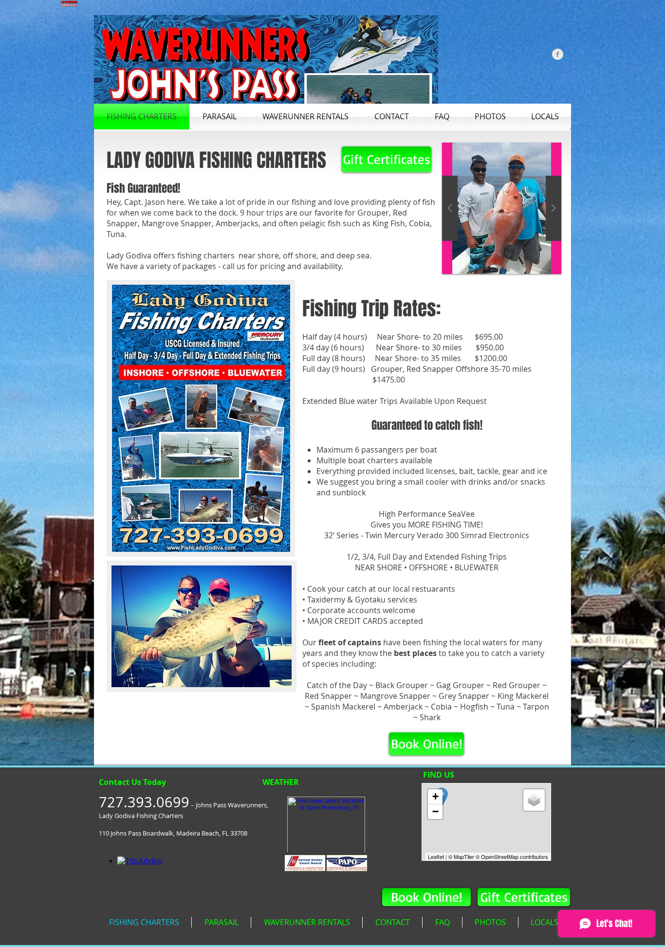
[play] (538, 150)
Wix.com (228, 941)
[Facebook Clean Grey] (557, 54)
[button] (501, 208)
